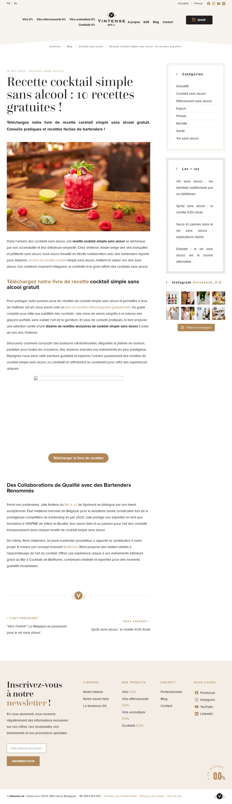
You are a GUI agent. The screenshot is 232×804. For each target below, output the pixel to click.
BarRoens (70, 546)
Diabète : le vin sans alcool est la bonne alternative (194, 255)
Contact (168, 22)
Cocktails (132, 725)
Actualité (183, 3)
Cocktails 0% (87, 25)
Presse (198, 3)
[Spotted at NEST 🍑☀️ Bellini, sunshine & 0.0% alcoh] (187, 298)
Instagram (207, 699)
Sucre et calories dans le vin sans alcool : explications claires (194, 230)
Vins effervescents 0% (51, 19)
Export (181, 108)
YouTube (206, 706)
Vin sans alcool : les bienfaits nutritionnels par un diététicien (194, 187)
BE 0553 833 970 (90, 796)
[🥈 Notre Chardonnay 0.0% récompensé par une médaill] (218, 313)
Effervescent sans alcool (194, 101)
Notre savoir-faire (96, 698)
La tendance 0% (95, 705)
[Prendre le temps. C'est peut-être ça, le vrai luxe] (203, 298)
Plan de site (174, 796)
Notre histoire (93, 691)
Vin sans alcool (187, 138)
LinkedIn (206, 713)
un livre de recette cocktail (47, 260)
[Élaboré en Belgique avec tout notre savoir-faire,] (172, 313)
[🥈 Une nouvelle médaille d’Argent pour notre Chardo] (203, 313)
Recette (181, 123)
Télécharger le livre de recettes (78, 458)
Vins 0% (27, 19)
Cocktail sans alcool (47, 71)
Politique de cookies (152, 796)
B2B (146, 22)
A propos (134, 22)
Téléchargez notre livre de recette (48, 281)
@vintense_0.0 (207, 282)
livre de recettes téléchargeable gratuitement (97, 307)
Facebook (207, 692)
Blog (156, 22)
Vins (129, 691)
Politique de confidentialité (120, 796)
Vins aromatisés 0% (82, 19)
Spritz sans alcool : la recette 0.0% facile (194, 209)
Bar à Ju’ (71, 504)
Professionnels (171, 691)
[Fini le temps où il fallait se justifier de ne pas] (187, 313)
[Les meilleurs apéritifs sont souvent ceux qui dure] (218, 298)
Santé (180, 130)
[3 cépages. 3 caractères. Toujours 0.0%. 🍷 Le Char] (172, 298)
